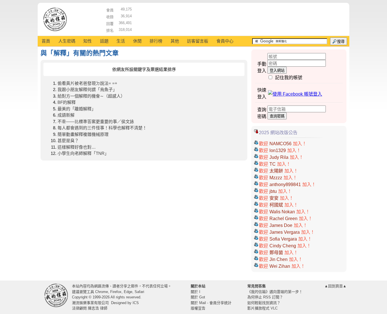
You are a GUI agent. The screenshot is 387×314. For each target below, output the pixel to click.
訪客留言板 (197, 41)
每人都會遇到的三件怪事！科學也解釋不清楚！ (102, 127)
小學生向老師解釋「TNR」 (83, 153)
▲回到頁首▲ (335, 286)
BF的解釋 (67, 102)
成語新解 (66, 115)
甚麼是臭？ (68, 140)
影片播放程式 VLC (262, 308)
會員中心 (224, 41)
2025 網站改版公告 (278, 132)
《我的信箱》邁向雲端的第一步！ (275, 292)
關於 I (195, 292)
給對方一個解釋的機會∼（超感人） (91, 96)
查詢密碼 (277, 116)
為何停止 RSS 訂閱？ (265, 297)
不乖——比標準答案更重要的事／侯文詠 (96, 121)
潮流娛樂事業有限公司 (90, 303)
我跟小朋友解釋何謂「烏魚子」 (87, 89)
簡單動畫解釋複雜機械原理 (83, 134)
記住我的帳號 (288, 77)
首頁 (46, 41)
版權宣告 (198, 308)
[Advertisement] (239, 18)
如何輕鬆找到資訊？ (263, 303)
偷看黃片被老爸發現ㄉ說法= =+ (87, 83)
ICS (136, 303)
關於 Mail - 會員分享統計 (211, 303)
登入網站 (277, 70)
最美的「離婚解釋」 (77, 108)
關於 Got (198, 297)
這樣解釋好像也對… (77, 147)
